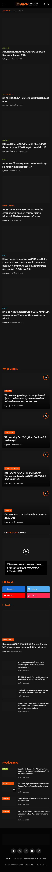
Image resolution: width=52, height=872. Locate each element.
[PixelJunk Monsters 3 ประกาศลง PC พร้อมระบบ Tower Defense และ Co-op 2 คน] (9, 693)
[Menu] (4, 4)
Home (15, 11)
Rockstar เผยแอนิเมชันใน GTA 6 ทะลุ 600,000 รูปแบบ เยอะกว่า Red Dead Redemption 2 (31, 664)
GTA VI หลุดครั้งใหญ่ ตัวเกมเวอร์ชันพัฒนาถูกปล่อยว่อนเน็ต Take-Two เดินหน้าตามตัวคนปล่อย (34, 814)
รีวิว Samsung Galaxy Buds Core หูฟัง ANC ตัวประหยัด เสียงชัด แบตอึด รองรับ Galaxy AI (33, 786)
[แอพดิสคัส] (26, 4)
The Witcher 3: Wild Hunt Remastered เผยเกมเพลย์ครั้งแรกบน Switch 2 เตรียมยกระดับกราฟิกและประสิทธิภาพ (33, 705)
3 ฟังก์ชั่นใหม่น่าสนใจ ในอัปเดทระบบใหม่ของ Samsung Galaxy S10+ (23, 53)
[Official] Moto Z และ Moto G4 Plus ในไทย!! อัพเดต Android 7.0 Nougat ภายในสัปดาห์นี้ (24, 145)
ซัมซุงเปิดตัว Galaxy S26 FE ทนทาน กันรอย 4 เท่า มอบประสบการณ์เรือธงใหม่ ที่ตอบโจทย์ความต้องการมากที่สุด (33, 771)
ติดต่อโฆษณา (17, 859)
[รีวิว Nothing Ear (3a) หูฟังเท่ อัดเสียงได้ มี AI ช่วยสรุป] (26, 430)
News (5, 769)
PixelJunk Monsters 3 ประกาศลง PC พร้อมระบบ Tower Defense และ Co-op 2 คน (33, 691)
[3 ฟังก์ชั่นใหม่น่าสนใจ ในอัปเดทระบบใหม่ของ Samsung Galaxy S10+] (26, 31)
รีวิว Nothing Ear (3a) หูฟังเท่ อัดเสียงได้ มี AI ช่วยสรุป (25, 438)
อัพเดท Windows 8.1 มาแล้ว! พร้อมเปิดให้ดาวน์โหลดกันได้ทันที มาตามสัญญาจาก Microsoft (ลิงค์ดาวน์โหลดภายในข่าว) (22, 213)
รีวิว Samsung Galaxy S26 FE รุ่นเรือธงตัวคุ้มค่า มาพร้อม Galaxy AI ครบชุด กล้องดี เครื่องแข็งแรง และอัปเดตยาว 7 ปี (25, 398)
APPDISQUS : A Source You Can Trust (34, 865)
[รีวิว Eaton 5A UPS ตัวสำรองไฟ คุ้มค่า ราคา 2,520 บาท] (26, 507)
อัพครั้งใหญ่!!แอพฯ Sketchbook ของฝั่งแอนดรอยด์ (25, 99)
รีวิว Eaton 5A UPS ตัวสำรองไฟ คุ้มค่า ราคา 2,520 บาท (25, 516)
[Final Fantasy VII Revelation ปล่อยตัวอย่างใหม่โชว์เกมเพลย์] (9, 801)
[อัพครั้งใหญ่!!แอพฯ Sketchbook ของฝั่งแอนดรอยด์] (26, 77)
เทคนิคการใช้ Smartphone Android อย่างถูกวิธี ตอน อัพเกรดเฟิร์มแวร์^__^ (24, 165)
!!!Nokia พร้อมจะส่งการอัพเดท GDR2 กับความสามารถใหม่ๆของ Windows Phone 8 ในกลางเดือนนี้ (26, 315)
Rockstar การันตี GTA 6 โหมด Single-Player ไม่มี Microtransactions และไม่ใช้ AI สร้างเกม (24, 645)
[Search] (48, 4)
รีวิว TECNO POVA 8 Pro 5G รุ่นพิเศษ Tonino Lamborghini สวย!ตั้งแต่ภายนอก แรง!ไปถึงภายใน (25, 476)
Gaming (6, 798)
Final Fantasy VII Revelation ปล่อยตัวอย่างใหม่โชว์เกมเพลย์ (33, 799)
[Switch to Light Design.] (44, 4)
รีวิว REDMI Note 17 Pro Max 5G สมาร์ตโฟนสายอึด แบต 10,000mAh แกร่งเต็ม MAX (25, 567)
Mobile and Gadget (10, 783)
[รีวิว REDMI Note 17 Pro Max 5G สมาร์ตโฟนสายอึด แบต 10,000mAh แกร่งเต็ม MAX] (26, 551)
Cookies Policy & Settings (35, 859)
